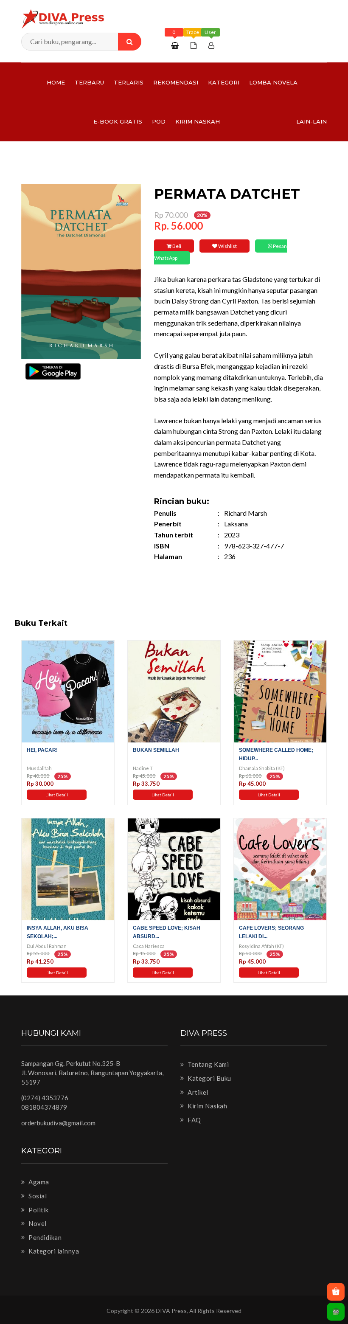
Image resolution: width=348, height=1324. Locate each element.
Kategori (223, 82)
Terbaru (89, 82)
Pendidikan (44, 1237)
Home (56, 82)
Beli (176, 246)
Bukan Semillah (156, 750)
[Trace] (195, 45)
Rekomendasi (175, 82)
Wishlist (227, 246)
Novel (37, 1223)
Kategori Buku (208, 1078)
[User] (212, 45)
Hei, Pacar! (42, 750)
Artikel (197, 1092)
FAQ (193, 1120)
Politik (38, 1210)
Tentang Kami (207, 1064)
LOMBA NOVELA (273, 82)
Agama (38, 1182)
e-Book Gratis (117, 121)
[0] (176, 45)
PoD (159, 121)
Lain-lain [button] (311, 121)
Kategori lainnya (53, 1251)
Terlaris (128, 82)
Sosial (37, 1196)
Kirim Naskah (197, 121)
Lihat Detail (56, 794)
